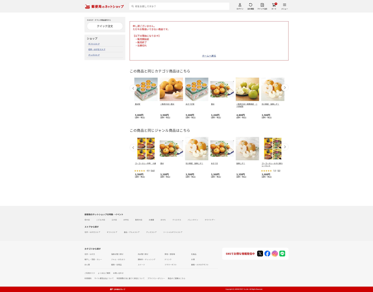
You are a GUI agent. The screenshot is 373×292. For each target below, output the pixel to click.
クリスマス (176, 219)
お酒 (193, 259)
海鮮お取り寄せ (117, 254)
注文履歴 (250, 8)
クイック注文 (262, 8)
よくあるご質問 (104, 273)
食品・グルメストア (132, 232)
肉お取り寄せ (143, 254)
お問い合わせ (118, 273)
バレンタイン (193, 219)
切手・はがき (90, 254)
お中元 (126, 219)
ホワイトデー (210, 219)
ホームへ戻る (209, 55)
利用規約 (88, 278)
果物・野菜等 (169, 254)
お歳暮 (151, 219)
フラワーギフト (170, 264)
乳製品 (193, 254)
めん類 (87, 264)
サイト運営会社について (104, 278)
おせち (163, 219)
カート (274, 8)
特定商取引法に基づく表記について (131, 278)
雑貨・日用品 (116, 264)
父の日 (114, 219)
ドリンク (167, 259)
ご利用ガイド (90, 273)
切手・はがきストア (96, 49)
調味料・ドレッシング (146, 259)
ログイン (240, 8)
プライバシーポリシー (156, 278)
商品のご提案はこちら (176, 278)
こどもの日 (100, 219)
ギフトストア (94, 43)
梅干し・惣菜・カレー (93, 259)
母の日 (87, 219)
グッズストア (94, 54)
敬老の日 (138, 219)
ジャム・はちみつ (118, 259)
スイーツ (141, 264)
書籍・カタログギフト (200, 264)
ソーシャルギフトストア (172, 232)
